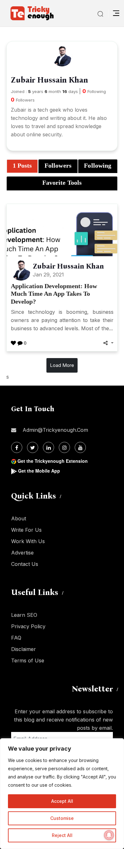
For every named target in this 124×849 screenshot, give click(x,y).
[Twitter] (32, 447)
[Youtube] (80, 447)
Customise (62, 818)
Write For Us (26, 530)
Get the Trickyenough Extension (52, 461)
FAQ (16, 638)
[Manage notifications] (109, 835)
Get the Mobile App (39, 471)
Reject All (62, 835)
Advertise (22, 552)
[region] (62, 793)
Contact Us (24, 564)
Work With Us (28, 541)
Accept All (62, 801)
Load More (62, 365)
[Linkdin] (48, 447)
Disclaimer (23, 649)
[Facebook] (16, 447)
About (18, 518)
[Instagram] (64, 447)
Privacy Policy (28, 626)
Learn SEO (24, 615)
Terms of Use (27, 660)
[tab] (22, 166)
